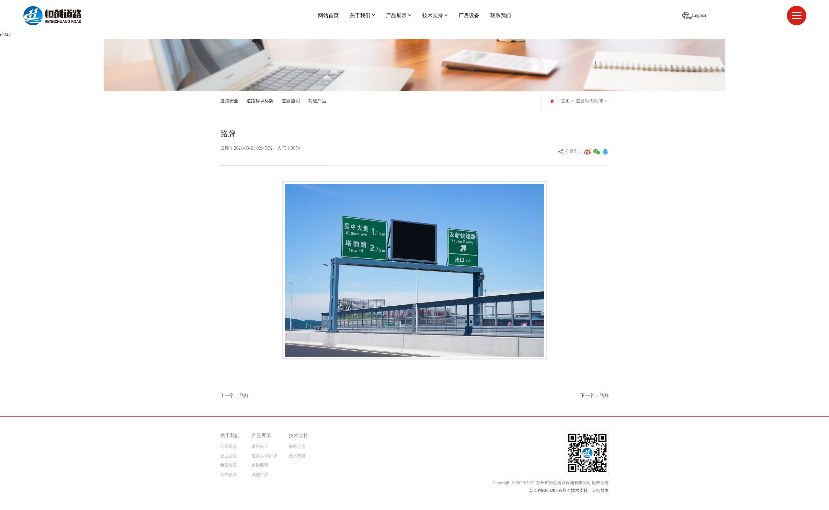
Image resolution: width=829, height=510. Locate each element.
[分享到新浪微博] (587, 151)
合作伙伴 (228, 474)
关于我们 (360, 15)
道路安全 (229, 100)
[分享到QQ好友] (605, 151)
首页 (565, 100)
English (699, 15)
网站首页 (328, 15)
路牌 (604, 395)
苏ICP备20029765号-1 (549, 490)
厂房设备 (469, 15)
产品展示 (396, 15)
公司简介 (228, 446)
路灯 (244, 395)
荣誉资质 (228, 465)
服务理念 (297, 446)
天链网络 (600, 490)
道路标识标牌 (260, 100)
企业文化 (228, 455)
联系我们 (500, 15)
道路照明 (291, 100)
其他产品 (317, 100)
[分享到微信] (596, 151)
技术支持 (432, 15)
